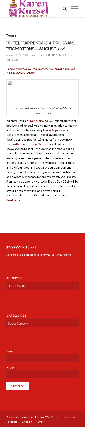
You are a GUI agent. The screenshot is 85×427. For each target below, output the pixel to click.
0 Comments (31, 55)
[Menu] (73, 8)
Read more (13, 200)
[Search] (62, 8)
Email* (10, 368)
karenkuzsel (29, 416)
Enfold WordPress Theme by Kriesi (57, 416)
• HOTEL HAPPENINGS (54, 55)
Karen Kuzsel (13, 60)
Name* (10, 351)
